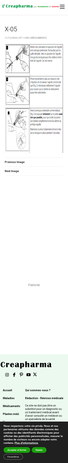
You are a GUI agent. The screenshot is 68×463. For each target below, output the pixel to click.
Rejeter (39, 450)
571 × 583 (24, 38)
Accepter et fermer (16, 450)
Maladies (9, 398)
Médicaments (38, 38)
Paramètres (13, 456)
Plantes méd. (11, 414)
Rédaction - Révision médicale (44, 398)
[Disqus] (34, 232)
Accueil (7, 390)
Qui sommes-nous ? (37, 390)
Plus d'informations (26, 443)
